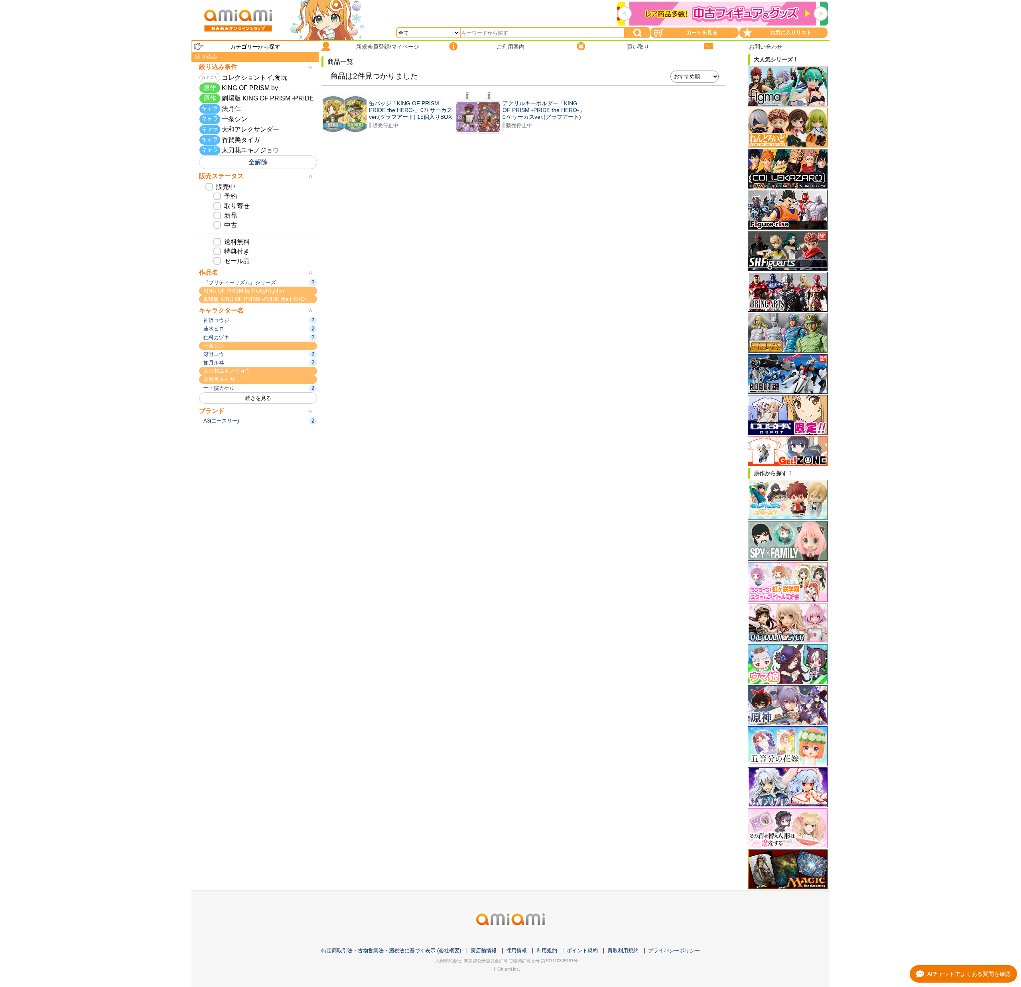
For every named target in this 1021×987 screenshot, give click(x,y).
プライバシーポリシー (674, 951)
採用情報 (516, 951)
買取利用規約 (623, 951)
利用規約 (546, 951)
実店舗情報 (484, 951)
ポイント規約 (582, 951)
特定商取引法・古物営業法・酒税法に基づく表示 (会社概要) (391, 951)
